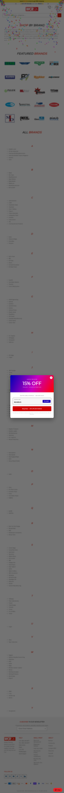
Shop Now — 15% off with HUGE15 (32, 408)
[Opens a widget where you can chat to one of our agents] (57, 790)
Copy (47, 401)
